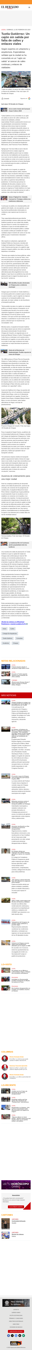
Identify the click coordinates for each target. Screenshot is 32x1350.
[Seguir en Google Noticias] (29, 98)
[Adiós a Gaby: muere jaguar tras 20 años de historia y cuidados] (5, 907)
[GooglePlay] (23, 1335)
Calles (12, 628)
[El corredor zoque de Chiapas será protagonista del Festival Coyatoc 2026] (5, 784)
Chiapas (15, 643)
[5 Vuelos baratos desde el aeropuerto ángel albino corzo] (5, 666)
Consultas (19, 638)
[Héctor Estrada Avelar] (4, 1058)
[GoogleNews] (16, 1335)
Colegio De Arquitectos (10, 633)
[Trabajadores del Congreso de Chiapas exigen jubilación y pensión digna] (5, 928)
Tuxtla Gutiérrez (7, 638)
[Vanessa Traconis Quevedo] (4, 1067)
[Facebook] (8, 1335)
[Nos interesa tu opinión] (16, 1303)
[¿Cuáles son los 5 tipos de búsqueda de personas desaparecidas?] (5, 1091)
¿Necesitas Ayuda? (16, 1331)
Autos (4, 628)
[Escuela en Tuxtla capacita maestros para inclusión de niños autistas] (5, 674)
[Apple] (19, 1335)
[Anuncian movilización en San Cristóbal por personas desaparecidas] (5, 835)
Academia (6, 643)
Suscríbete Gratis (16, 1207)
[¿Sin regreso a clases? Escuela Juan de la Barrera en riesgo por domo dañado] (5, 886)
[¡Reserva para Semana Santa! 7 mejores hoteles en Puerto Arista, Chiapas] (5, 682)
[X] (12, 1335)
